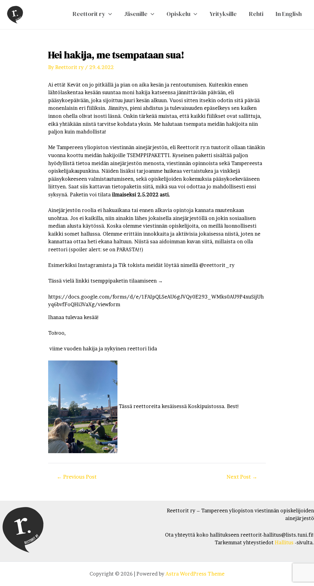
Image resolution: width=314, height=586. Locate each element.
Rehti (256, 14)
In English (289, 14)
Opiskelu (178, 14)
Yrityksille (223, 14)
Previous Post (77, 476)
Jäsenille (135, 14)
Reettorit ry (89, 14)
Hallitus (284, 542)
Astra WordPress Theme (195, 574)
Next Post (242, 476)
